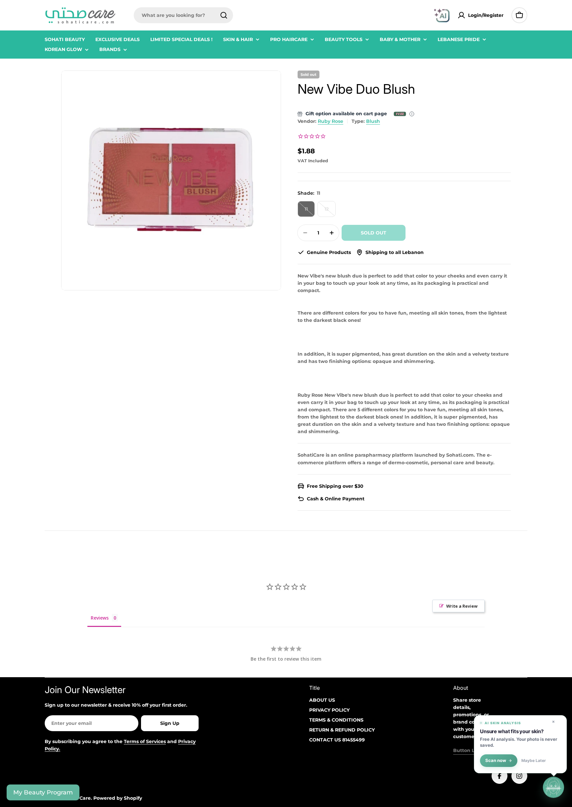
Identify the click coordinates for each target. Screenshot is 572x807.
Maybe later (533, 760)
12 (330, 211)
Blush (373, 121)
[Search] (224, 15)
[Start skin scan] (553, 788)
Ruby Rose (330, 121)
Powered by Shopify (117, 798)
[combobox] (183, 15)
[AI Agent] (442, 15)
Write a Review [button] (462, 606)
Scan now (495, 760)
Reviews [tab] (100, 618)
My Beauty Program (43, 792)
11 (310, 211)
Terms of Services (145, 741)
